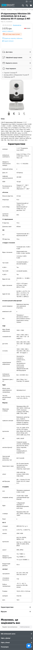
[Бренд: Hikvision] (27, 28)
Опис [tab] (3, 119)
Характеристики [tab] (7, 607)
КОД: (2, 21)
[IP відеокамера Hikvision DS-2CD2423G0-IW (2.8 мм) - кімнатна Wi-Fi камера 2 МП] (16, 94)
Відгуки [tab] (4, 611)
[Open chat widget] (28, 645)
